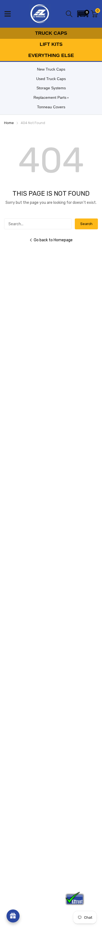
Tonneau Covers (51, 107)
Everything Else (51, 55)
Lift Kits (51, 44)
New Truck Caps (51, 69)
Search (86, 224)
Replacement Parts (49, 97)
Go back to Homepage (53, 240)
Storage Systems (51, 88)
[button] (82, 13)
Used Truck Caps (51, 79)
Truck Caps (51, 33)
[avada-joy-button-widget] (13, 915)
